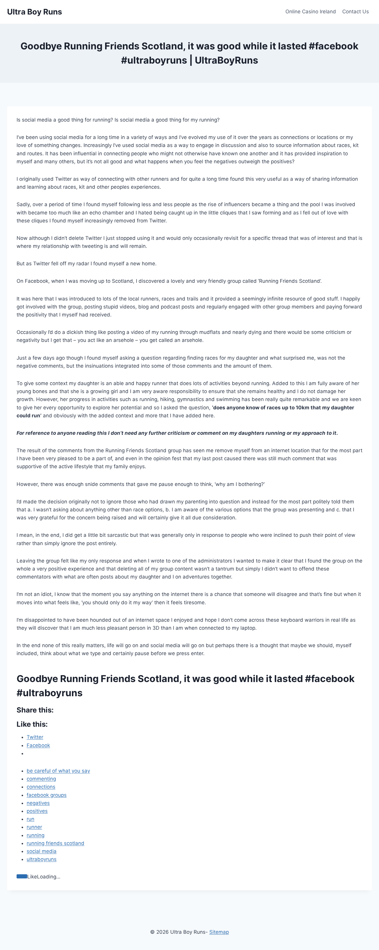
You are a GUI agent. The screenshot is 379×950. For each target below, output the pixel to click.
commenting (41, 779)
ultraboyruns (42, 859)
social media (42, 851)
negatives (38, 803)
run (30, 819)
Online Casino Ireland (310, 11)
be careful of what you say (58, 771)
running (35, 835)
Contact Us (355, 11)
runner (34, 827)
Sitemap (219, 932)
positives (37, 811)
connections (41, 787)
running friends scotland (55, 843)
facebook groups (47, 795)
